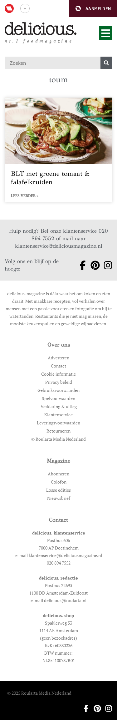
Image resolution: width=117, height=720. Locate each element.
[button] (93, 8)
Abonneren (58, 474)
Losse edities (58, 490)
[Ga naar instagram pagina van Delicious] (106, 265)
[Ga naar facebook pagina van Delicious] (80, 265)
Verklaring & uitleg (59, 406)
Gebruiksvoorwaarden (58, 390)
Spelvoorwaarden (58, 398)
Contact (58, 366)
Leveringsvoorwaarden (58, 423)
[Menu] (105, 33)
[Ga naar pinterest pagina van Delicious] (93, 265)
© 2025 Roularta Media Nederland (39, 693)
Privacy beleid (58, 382)
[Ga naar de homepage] (41, 28)
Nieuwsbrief (58, 498)
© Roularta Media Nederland (58, 439)
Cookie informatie (58, 374)
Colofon (58, 482)
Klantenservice (58, 415)
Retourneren (58, 431)
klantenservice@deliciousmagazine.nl (58, 246)
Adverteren (58, 358)
